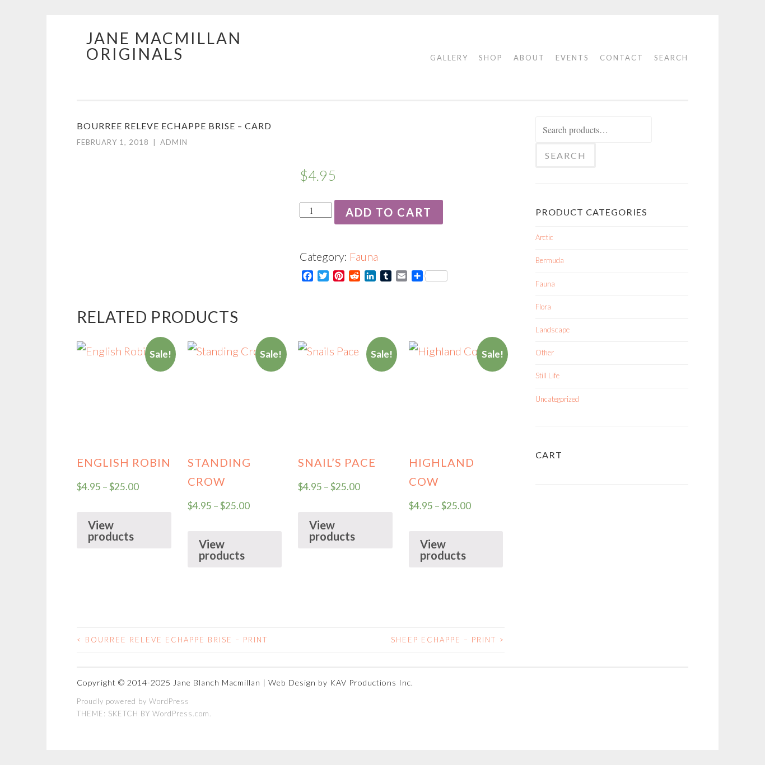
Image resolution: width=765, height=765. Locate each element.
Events (572, 57)
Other (544, 352)
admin (174, 142)
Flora (543, 306)
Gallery (449, 57)
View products (111, 530)
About (529, 57)
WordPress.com (180, 713)
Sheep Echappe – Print (448, 639)
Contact (621, 57)
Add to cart (389, 212)
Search (671, 57)
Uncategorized (557, 399)
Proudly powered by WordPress (133, 701)
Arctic (544, 237)
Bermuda (549, 260)
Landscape (552, 329)
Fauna (363, 256)
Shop (491, 57)
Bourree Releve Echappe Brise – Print (172, 639)
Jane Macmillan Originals (164, 46)
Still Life (547, 375)
